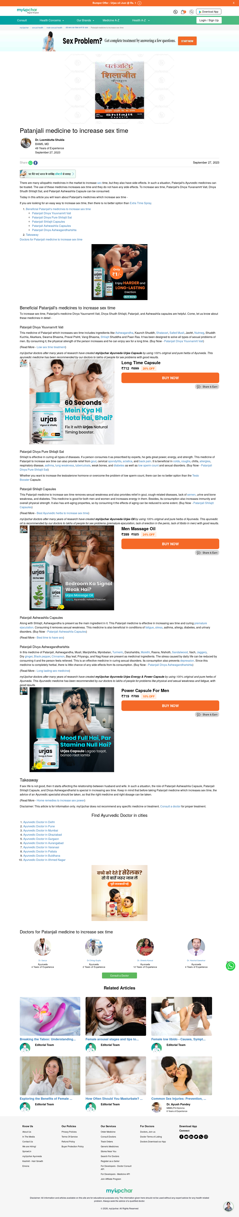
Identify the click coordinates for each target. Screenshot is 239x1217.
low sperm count (148, 465)
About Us (26, 1131)
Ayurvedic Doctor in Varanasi (41, 847)
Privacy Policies (69, 1131)
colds (176, 461)
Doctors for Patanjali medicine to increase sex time (51, 239)
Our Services (108, 1126)
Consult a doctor (170, 806)
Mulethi (145, 652)
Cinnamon (58, 656)
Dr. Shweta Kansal (145, 960)
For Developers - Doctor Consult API (116, 1167)
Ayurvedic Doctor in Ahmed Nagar (44, 860)
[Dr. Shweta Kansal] (145, 947)
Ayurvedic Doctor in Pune (39, 826)
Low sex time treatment (51, 347)
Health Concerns (50, 20)
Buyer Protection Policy (73, 1146)
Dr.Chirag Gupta (94, 960)
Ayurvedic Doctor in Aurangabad (43, 843)
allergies (205, 461)
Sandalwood (180, 652)
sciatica (127, 461)
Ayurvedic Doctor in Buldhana (41, 856)
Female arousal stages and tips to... (112, 1039)
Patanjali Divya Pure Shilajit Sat (52, 217)
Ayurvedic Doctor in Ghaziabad (42, 835)
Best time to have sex (50, 637)
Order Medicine (108, 1131)
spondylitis (114, 461)
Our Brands (84, 20)
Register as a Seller (110, 1161)
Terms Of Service (70, 1136)
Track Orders (107, 1141)
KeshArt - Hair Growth (32, 1161)
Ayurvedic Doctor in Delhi (39, 822)
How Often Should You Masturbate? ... (114, 1098)
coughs (185, 461)
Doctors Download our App (153, 1141)
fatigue (149, 627)
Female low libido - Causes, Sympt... (178, 1039)
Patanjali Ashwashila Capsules (51, 226)
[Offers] (175, 11)
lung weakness (64, 465)
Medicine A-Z (111, 20)
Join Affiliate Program (111, 1178)
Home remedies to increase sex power (60, 800)
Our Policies (69, 1126)
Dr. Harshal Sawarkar (196, 960)
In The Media (28, 1136)
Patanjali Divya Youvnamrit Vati (51, 213)
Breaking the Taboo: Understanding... (48, 1039)
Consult (22, 20)
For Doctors (147, 1126)
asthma (49, 465)
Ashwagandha (124, 333)
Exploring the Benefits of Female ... (46, 1098)
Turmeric (117, 652)
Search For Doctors (110, 1156)
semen (191, 494)
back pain (145, 461)
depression (187, 660)
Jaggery (202, 652)
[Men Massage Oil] (72, 568)
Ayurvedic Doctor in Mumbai (40, 830)
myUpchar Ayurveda (32, 1156)
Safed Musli (177, 333)
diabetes (119, 465)
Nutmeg (199, 333)
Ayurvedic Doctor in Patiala (40, 851)
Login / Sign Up (209, 20)
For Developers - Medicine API (115, 1173)
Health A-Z (139, 20)
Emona (25, 1165)
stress (159, 627)
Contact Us (27, 1141)
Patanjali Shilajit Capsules (48, 221)
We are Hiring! (29, 1146)
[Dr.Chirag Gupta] (94, 947)
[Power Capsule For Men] (72, 729)
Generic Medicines (110, 1146)
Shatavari (162, 333)
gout (93, 461)
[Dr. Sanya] (43, 947)
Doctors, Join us (147, 1131)
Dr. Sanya (42, 960)
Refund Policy (68, 1141)
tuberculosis (82, 465)
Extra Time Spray (140, 203)
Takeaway (32, 235)
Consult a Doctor (119, 975)
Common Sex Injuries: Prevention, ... (178, 1098)
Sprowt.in (26, 1151)
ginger (29, 656)
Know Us (27, 1126)
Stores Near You (108, 1151)
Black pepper (42, 656)
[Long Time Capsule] (72, 401)
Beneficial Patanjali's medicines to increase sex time (58, 209)
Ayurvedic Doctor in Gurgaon (41, 839)
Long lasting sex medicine (53, 671)
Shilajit (105, 337)
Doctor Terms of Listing (151, 1136)
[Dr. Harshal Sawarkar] (196, 947)
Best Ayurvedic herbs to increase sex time (62, 513)
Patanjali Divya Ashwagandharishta (54, 230)
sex (99, 183)
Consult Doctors (108, 1136)
